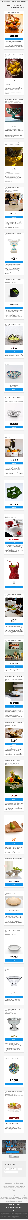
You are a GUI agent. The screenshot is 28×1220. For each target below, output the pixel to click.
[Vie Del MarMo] (14, 620)
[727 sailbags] (14, 459)
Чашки (19, 1168)
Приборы (13, 1168)
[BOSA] (14, 503)
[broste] (14, 663)
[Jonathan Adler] (14, 881)
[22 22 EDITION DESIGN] (14, 582)
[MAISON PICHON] (14, 81)
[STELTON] (14, 1117)
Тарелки (7, 1168)
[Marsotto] (14, 956)
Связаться (14, 217)
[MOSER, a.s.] (14, 795)
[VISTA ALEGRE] (14, 258)
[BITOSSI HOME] (14, 1080)
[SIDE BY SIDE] (14, 839)
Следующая (15, 1156)
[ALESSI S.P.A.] (14, 35)
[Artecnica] (14, 423)
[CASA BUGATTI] (14, 539)
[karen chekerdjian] (14, 910)
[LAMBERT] (14, 347)
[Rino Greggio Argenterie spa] (14, 1035)
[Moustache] (14, 304)
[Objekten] (14, 702)
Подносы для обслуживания (11, 1171)
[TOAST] (14, 740)
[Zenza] (14, 385)
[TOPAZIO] (14, 992)
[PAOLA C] (14, 213)
